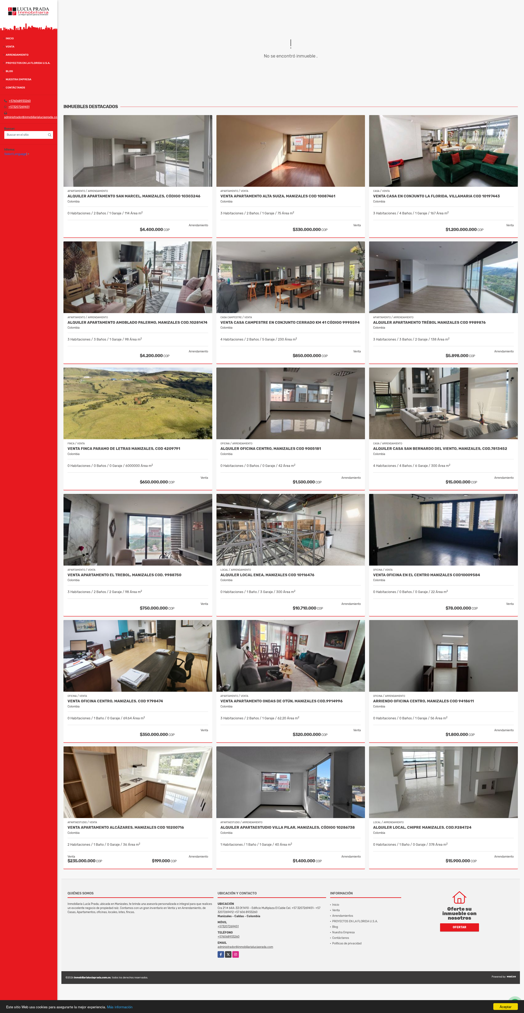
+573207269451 (18, 107)
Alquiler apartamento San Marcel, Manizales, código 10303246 (134, 196)
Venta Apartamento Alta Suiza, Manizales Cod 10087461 (277, 196)
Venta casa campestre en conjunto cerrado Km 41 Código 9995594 (290, 322)
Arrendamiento (17, 54)
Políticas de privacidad (346, 943)
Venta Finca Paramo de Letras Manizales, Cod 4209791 (124, 449)
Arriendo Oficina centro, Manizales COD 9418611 (423, 701)
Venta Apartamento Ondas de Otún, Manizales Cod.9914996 (281, 701)
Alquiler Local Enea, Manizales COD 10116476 (267, 575)
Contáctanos (15, 87)
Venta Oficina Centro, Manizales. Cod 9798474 (115, 701)
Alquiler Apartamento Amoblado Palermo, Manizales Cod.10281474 (137, 322)
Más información (119, 1006)
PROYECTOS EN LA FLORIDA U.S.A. (28, 63)
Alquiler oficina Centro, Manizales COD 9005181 (270, 449)
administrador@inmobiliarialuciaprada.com (32, 117)
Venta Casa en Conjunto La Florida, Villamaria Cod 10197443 (436, 196)
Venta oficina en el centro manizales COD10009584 (426, 575)
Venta (10, 46)
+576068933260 (20, 101)
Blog (9, 71)
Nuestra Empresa (18, 79)
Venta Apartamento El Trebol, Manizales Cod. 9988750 (124, 575)
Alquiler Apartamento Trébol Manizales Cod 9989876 (429, 322)
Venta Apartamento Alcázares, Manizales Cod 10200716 (126, 827)
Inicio (10, 38)
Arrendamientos (342, 916)
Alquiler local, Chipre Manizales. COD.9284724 (422, 827)
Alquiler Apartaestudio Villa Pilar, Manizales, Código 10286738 (287, 827)
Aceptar (506, 1006)
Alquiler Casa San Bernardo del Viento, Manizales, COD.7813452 (440, 449)
